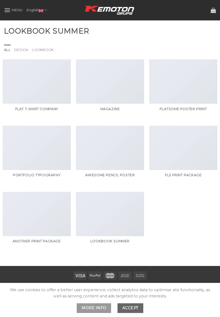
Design (21, 50)
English (33, 10)
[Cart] (213, 10)
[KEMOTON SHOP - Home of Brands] (110, 10)
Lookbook (43, 50)
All (7, 50)
